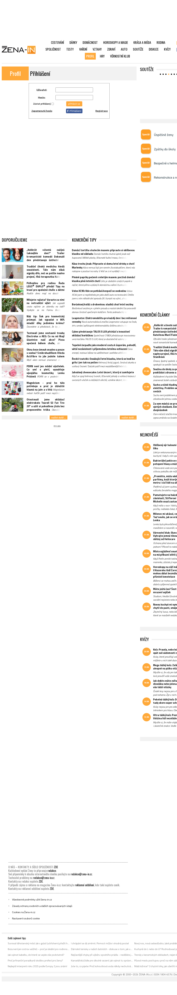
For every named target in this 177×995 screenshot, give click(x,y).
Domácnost (90, 42)
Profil (90, 56)
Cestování (57, 42)
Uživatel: (41, 90)
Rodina (161, 42)
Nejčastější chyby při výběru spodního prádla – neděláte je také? (102, 955)
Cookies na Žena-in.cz (23, 912)
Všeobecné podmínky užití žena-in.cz (32, 899)
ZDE (56, 867)
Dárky (73, 42)
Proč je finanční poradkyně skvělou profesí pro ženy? (35, 960)
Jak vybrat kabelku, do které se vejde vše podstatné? (36, 955)
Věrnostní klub (120, 56)
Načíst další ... (58, 417)
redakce (52, 871)
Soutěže (138, 49)
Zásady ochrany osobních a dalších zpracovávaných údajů (42, 906)
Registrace (101, 111)
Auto (124, 49)
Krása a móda (142, 42)
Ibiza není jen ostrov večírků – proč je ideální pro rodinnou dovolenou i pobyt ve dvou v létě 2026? (39, 949)
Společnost (53, 49)
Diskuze (154, 49)
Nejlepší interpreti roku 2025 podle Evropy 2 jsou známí (37, 966)
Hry (102, 56)
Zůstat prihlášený (42, 103)
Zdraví (111, 49)
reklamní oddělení (84, 885)
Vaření (83, 49)
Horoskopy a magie (115, 42)
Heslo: (41, 97)
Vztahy (97, 49)
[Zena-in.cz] (21, 49)
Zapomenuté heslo (41, 111)
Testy (70, 49)
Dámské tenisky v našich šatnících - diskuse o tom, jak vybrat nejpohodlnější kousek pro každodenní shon (102, 949)
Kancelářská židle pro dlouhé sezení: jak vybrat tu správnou (102, 960)
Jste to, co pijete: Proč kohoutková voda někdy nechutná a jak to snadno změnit (102, 966)
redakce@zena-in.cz (81, 874)
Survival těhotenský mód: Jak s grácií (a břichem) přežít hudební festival (39, 943)
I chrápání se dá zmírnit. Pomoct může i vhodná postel (100, 943)
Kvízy (167, 49)
